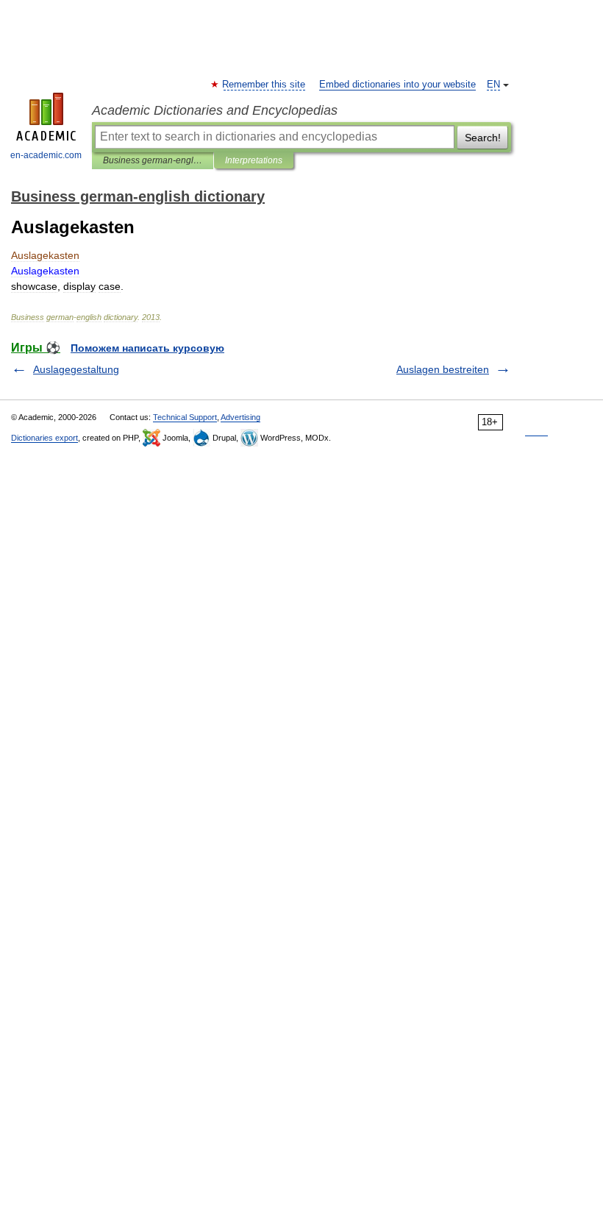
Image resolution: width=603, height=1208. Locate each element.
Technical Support (185, 417)
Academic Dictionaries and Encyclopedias (215, 110)
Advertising (240, 417)
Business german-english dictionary (152, 160)
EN (493, 84)
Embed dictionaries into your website (397, 84)
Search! (483, 137)
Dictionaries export (44, 437)
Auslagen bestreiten (442, 369)
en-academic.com (46, 155)
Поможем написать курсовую (147, 348)
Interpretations (253, 160)
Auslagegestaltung (76, 369)
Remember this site (264, 84)
